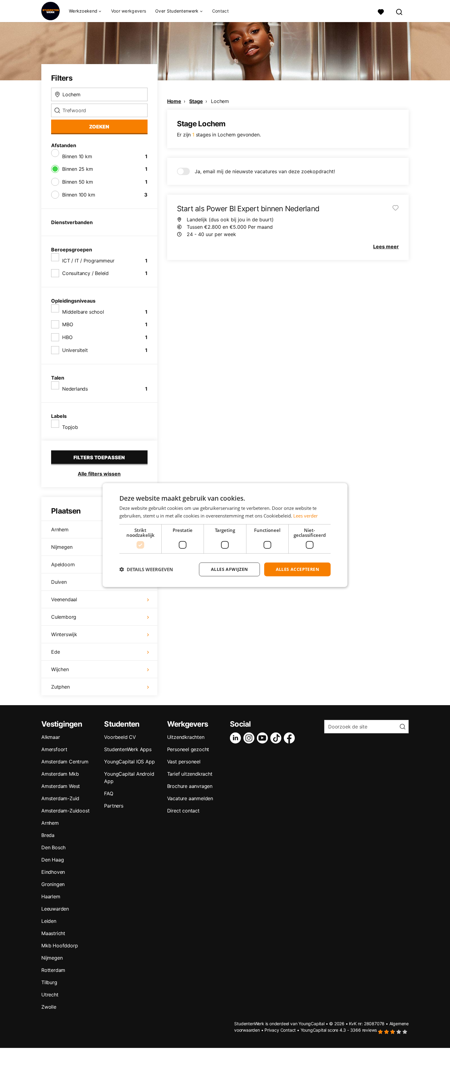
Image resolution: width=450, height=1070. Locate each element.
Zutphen (60, 687)
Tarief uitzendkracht (189, 774)
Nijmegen (61, 547)
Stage (196, 101)
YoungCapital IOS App (129, 762)
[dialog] (225, 535)
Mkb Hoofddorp (59, 945)
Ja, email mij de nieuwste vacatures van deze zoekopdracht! (265, 171)
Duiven (59, 582)
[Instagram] (250, 737)
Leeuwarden (55, 909)
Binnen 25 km (77, 169)
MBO (67, 324)
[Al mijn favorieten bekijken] (380, 11)
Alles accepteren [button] (297, 569)
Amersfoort (54, 749)
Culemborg (63, 617)
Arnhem (60, 529)
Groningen (53, 884)
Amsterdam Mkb (60, 774)
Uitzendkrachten (185, 737)
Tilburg (49, 982)
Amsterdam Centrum (64, 762)
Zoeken (99, 127)
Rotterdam (53, 970)
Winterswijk (64, 634)
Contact (220, 10)
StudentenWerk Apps (127, 749)
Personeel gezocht (188, 749)
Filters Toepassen (99, 457)
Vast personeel (184, 762)
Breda (47, 835)
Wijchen (60, 669)
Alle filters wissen (99, 474)
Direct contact (183, 811)
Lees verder (305, 516)
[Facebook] (290, 737)
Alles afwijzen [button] (229, 569)
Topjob (70, 427)
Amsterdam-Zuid (60, 798)
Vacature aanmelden (190, 798)
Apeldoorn (63, 564)
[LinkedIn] (236, 737)
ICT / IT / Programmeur (88, 261)
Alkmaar (50, 737)
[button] (146, 569)
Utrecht (49, 995)
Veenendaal (64, 599)
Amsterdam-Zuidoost (65, 811)
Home (174, 101)
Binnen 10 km (77, 156)
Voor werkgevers (128, 10)
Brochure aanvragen (189, 786)
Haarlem (50, 896)
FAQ (108, 793)
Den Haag (52, 860)
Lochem (220, 101)
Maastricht (53, 933)
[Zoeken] (399, 11)
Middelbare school (83, 312)
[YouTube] (263, 737)
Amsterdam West (60, 786)
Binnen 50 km (77, 182)
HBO (67, 337)
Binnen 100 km (78, 195)
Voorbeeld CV (120, 737)
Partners (113, 806)
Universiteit (75, 350)
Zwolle (48, 1007)
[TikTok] (277, 737)
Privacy (271, 1030)
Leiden (48, 921)
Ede (55, 652)
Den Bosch (53, 847)
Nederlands (75, 389)
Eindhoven (53, 872)
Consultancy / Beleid (85, 273)
